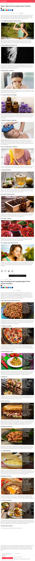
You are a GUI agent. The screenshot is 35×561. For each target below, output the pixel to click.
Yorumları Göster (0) (17, 275)
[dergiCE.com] (3, 1)
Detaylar (3, 556)
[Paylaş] (12, 10)
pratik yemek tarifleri (18, 294)
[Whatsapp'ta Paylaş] (5, 10)
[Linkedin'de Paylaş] (8, 10)
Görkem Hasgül (4, 8)
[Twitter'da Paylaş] (3, 10)
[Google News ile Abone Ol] (21, 13)
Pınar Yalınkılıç (4, 285)
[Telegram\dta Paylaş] (10, 10)
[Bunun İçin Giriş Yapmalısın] (12, 13)
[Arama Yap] (30, 1)
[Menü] (33, 1)
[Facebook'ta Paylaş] (1, 10)
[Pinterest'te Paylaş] (7, 10)
